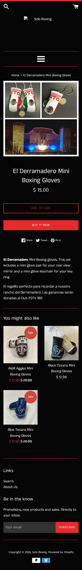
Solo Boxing (39, 552)
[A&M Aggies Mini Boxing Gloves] (20, 345)
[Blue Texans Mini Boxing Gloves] (20, 407)
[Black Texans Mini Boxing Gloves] (61, 343)
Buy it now (41, 225)
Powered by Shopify (61, 552)
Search (8, 481)
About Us (10, 487)
